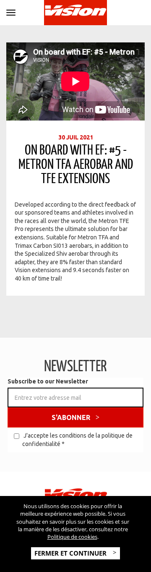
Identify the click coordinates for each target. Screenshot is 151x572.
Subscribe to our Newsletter (48, 381)
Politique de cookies (72, 537)
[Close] (11, 11)
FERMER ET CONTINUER (71, 553)
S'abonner (71, 417)
